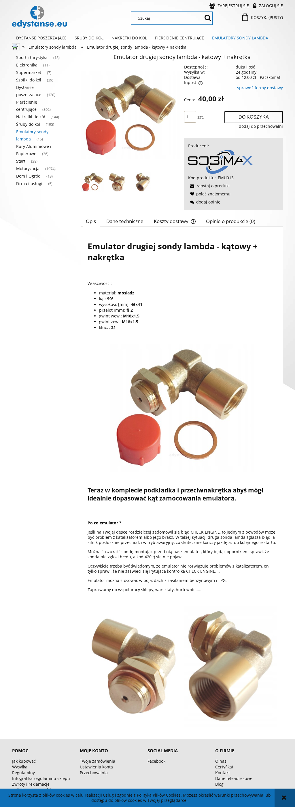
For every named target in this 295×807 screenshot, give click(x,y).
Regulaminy (23, 772)
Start (20, 161)
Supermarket (28, 72)
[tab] (91, 221)
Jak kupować (24, 761)
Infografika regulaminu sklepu (41, 778)
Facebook (156, 761)
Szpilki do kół (28, 80)
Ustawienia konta (96, 767)
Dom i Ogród (28, 176)
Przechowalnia (94, 772)
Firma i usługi (29, 183)
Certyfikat (224, 767)
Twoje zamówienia (97, 761)
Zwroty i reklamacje (31, 784)
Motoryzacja (27, 168)
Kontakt (222, 772)
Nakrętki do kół (30, 116)
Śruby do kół (28, 124)
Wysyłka (19, 767)
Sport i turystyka (32, 57)
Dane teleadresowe (233, 778)
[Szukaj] (207, 18)
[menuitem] (41, 38)
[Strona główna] (39, 17)
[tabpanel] (182, 481)
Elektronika (26, 65)
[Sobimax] (220, 161)
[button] (209, 186)
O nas (220, 761)
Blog (219, 784)
